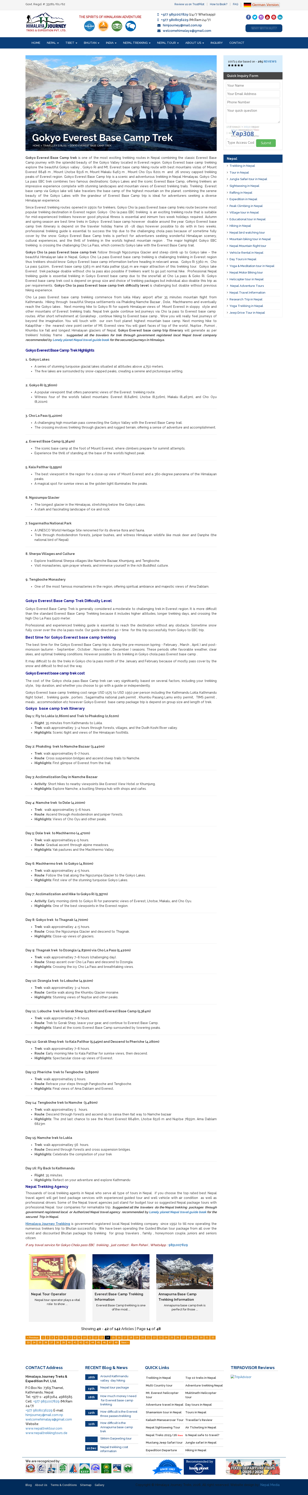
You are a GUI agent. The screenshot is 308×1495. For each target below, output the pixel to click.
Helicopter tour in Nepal (247, 279)
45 (98, 1342)
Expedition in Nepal (243, 199)
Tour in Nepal (239, 172)
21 (148, 1337)
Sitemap (86, 1485)
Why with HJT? (264, 28)
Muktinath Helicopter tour (200, 1395)
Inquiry (217, 42)
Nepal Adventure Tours (247, 285)
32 (212, 1337)
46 (104, 1342)
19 (136, 1337)
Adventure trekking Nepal (204, 1385)
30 (201, 1337)
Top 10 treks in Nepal (200, 1377)
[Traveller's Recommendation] (130, 26)
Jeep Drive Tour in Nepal (247, 312)
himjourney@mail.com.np (182, 25)
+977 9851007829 (174, 14)
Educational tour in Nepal (248, 219)
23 (160, 1337)
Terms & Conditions (64, 1485)
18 (130, 1337)
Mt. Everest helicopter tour (162, 1395)
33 (28, 1342)
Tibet (70, 42)
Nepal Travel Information (247, 292)
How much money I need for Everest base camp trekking (118, 1400)
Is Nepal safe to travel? (202, 1435)
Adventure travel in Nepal (164, 1404)
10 (84, 1337)
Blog (28, 1485)
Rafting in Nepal (241, 192)
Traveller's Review (198, 1420)
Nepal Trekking (135, 42)
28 (189, 1337)
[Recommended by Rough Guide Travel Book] (103, 26)
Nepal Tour (167, 42)
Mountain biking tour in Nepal (250, 239)
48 (116, 1342)
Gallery (99, 1485)
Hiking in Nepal (240, 225)
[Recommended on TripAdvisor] (117, 26)
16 (119, 1337)
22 (154, 1337)
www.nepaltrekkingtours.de (46, 1433)
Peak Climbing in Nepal (246, 206)
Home (36, 42)
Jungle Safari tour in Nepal (248, 179)
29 (195, 1337)
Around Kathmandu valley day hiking (114, 1378)
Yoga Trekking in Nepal (246, 306)
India (110, 42)
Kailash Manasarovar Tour (165, 1420)
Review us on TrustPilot (189, 4)
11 (90, 1337)
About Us (193, 42)
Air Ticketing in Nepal (200, 1427)
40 (69, 1342)
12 (95, 1337)
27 (183, 1337)
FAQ (235, 4)
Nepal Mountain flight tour (248, 246)
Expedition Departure (161, 1450)
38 (57, 1342)
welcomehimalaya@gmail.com (187, 30)
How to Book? (218, 4)
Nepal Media (270, 1485)
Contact (236, 42)
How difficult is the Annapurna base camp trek (116, 1427)
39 (63, 1342)
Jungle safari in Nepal (200, 1442)
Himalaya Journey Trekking (47, 1224)
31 (207, 1337)
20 (142, 1337)
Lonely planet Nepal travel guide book (81, 340)
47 (110, 1342)
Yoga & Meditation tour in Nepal (252, 266)
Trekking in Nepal (242, 165)
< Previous (33, 1337)
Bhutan (90, 42)
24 (166, 1337)
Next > (125, 1342)
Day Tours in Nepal (243, 259)
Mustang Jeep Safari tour (164, 1442)
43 (86, 1342)
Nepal (52, 42)
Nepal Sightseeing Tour (163, 1427)
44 (92, 1342)
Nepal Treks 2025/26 (164, 1435)
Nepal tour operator (48, 1294)
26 (177, 1337)
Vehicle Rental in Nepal (246, 252)
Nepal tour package (114, 1387)
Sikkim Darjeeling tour (116, 1438)
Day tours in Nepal (198, 1404)
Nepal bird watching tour (247, 232)
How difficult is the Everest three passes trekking (118, 1414)
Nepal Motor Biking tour (246, 272)
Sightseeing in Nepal (244, 186)
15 (113, 1337)
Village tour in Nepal (244, 212)
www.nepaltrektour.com (43, 1428)
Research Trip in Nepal (246, 299)
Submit (266, 143)
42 (81, 1342)
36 (45, 1342)
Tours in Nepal (195, 1412)
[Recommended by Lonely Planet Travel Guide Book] (89, 26)
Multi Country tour (159, 1385)
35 (40, 1342)
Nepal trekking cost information (114, 1449)
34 (34, 1342)
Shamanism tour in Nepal (164, 1412)
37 (51, 1342)
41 (75, 1342)
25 (171, 1337)
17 (125, 1337)
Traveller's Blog (55, 145)
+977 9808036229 (174, 20)
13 (101, 1337)
